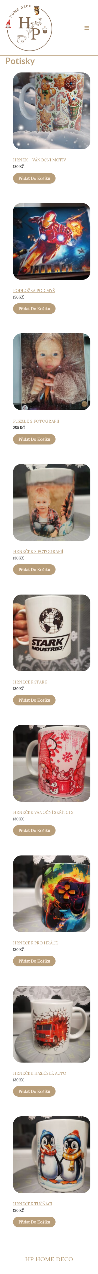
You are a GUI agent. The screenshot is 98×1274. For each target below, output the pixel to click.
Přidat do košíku (34, 178)
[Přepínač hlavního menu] (87, 27)
